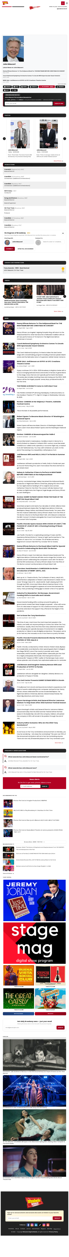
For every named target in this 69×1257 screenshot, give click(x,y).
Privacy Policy (53, 1232)
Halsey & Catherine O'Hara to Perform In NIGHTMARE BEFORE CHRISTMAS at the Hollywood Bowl (39, 473)
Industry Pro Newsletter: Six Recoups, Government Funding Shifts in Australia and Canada (38, 594)
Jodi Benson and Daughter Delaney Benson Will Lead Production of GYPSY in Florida (39, 666)
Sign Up (44, 786)
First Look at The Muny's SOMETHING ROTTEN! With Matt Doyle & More (35, 853)
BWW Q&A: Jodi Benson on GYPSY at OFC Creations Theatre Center (24, 80)
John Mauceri (13, 151)
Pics (17, 86)
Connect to (39, 238)
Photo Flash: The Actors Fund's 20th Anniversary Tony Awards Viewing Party (20, 155)
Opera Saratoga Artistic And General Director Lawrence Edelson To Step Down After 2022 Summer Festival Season (41, 701)
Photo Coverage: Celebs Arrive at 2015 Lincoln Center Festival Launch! (48, 155)
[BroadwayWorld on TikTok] (40, 1224)
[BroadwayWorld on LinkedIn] (36, 1224)
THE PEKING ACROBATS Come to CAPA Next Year (37, 386)
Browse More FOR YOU (33, 842)
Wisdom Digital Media (30, 1232)
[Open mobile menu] (67, 3)
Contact (22, 1229)
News (25, 86)
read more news (62, 84)
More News (58, 743)
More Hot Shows (18, 1013)
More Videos (58, 311)
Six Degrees (47, 86)
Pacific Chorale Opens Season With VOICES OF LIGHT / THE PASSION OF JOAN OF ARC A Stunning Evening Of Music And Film (41, 526)
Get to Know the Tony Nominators (31, 615)
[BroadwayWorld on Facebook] (28, 1224)
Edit (7, 90)
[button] (63, 3)
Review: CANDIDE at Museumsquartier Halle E (36, 434)
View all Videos (7, 873)
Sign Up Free (59, 103)
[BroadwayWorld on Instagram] (32, 1224)
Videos (8, 86)
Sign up (60, 1027)
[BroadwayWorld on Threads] (44, 1224)
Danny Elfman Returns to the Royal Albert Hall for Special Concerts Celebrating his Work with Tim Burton (41, 547)
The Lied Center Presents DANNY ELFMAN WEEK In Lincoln (40, 680)
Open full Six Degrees (25, 249)
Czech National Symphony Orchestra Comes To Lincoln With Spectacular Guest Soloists (31, 76)
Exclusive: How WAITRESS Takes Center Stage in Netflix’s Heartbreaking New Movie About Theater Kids (32, 1178)
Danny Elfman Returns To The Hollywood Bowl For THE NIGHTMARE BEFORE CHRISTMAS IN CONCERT (34, 71)
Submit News (36, 1229)
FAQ (15, 90)
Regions (43, 1229)
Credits (34, 86)
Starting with (8, 238)
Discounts (50, 1013)
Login (58, 3)
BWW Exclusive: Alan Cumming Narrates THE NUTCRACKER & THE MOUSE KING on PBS (16, 302)
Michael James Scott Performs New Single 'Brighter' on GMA (33, 866)
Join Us (28, 1229)
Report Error (57, 1229)
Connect (9, 249)
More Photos (58, 161)
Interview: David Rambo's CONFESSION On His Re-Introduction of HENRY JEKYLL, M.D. (37, 569)
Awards (61, 86)
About (17, 1229)
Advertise (11, 1229)
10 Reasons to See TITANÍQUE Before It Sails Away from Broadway (25, 1107)
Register (53, 3)
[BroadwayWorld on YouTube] (48, 1224)
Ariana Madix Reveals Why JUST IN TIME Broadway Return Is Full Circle (36, 860)
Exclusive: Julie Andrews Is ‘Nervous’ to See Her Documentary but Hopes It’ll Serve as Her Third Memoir (34, 1072)
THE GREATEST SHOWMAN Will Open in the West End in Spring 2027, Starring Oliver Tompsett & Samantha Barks (34, 1142)
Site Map (49, 1229)
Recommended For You (10, 795)
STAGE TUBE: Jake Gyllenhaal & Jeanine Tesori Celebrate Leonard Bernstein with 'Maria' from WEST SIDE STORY (50, 299)
